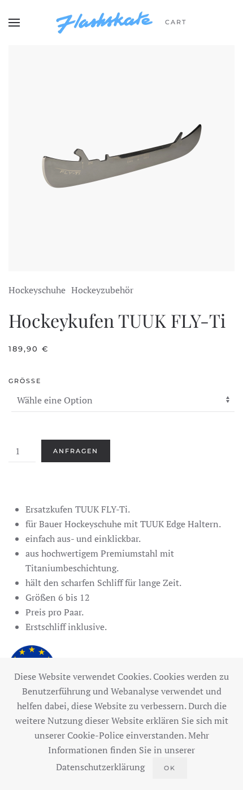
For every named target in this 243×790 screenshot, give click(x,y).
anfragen (75, 451)
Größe (24, 381)
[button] (14, 22)
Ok (170, 768)
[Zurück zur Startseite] (104, 22)
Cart (175, 22)
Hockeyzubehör (102, 290)
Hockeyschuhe (37, 290)
